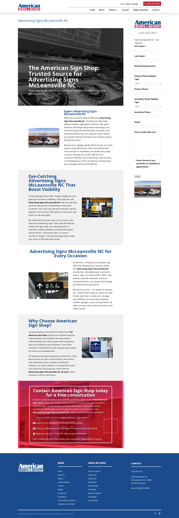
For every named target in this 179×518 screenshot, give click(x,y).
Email (137, 122)
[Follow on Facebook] (155, 513)
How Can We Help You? (145, 132)
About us (61, 475)
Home (92, 10)
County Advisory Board (67, 500)
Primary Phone (141, 89)
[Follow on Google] (159, 513)
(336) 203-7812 (153, 3)
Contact (156, 10)
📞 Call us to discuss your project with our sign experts (61, 417)
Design (60, 489)
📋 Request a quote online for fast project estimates (60, 433)
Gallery (125, 10)
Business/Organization (144, 66)
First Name (140, 46)
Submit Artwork (140, 10)
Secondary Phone (142, 112)
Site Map (71, 514)
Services (112, 10)
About (102, 10)
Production (62, 493)
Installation (62, 497)
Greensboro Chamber (66, 504)
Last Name (140, 56)
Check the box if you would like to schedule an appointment (148, 163)
